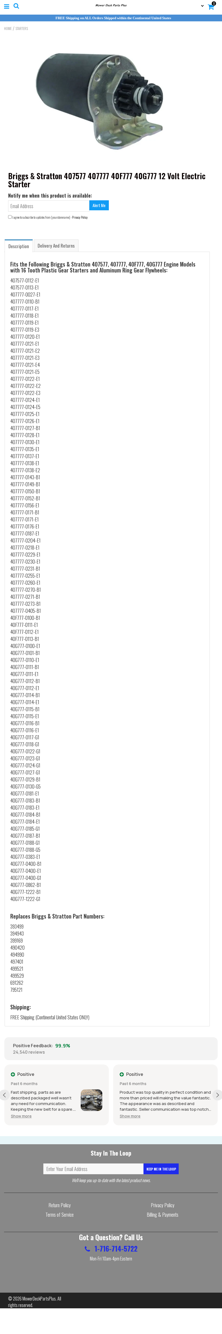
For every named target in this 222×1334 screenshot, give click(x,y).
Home (8, 28)
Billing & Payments (162, 1214)
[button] (33, 1116)
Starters (21, 28)
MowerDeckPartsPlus (39, 1298)
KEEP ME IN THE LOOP (161, 1169)
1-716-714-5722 (115, 1248)
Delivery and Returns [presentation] (56, 245)
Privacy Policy (80, 217)
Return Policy (59, 1205)
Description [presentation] (18, 246)
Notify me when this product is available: (50, 195)
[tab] (18, 245)
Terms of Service (59, 1214)
